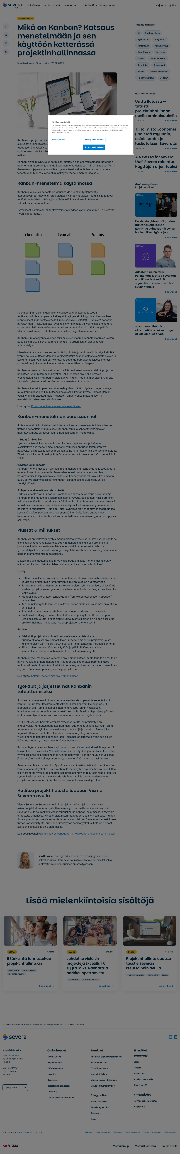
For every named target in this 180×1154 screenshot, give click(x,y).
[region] (91, 135)
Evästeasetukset (58, 139)
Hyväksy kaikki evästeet (94, 147)
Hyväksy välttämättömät (94, 140)
